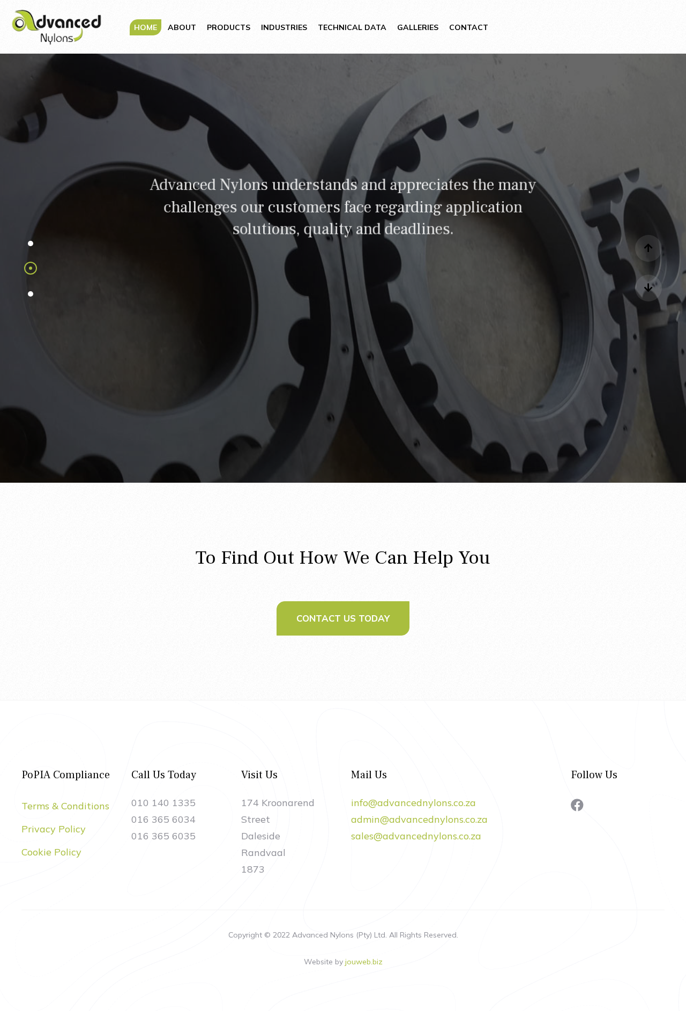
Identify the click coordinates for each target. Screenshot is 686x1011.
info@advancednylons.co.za (413, 802)
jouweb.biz (364, 961)
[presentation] (648, 248)
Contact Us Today (343, 618)
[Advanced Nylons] (56, 25)
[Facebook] (577, 805)
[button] (30, 243)
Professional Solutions (343, 280)
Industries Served (342, 331)
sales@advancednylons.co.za (416, 836)
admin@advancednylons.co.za (419, 819)
